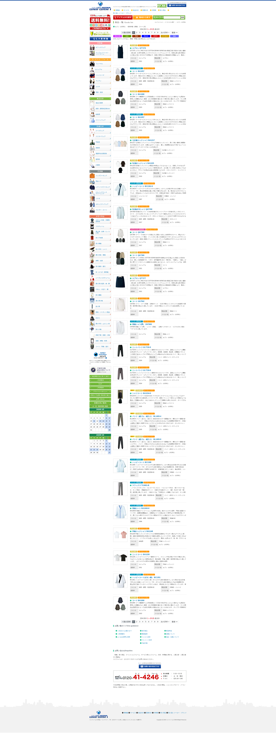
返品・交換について (172, 637)
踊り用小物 (99, 301)
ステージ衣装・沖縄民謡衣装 (103, 220)
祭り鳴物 (98, 243)
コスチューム (100, 226)
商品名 (146, 36)
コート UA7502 (138, 301)
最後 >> (175, 32)
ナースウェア (100, 130)
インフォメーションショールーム (102, 53)
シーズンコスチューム (103, 278)
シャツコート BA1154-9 (141, 393)
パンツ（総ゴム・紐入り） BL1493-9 (146, 439)
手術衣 (98, 142)
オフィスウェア (101, 47)
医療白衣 (145, 10)
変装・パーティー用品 (103, 312)
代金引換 (144, 643)
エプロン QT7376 (139, 48)
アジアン (98, 81)
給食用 (98, 114)
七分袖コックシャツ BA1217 (143, 140)
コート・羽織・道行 (102, 346)
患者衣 (98, 148)
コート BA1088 (138, 94)
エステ (98, 86)
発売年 (155, 36)
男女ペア (98, 181)
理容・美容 (99, 92)
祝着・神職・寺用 (101, 341)
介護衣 (98, 165)
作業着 (154, 10)
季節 (136, 36)
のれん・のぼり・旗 (102, 289)
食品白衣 (136, 10)
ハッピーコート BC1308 (141, 462)
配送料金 (169, 631)
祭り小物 (98, 329)
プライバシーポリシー (100, 391)
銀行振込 (144, 631)
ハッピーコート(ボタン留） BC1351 (146, 577)
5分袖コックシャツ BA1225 (143, 163)
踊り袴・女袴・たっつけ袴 (103, 232)
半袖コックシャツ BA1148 (142, 531)
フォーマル (99, 63)
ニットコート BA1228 (141, 554)
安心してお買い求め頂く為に (100, 395)
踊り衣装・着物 (101, 255)
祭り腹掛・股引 (101, 266)
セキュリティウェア (102, 204)
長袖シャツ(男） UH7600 (142, 324)
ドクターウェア (101, 136)
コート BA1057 (138, 71)
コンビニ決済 (146, 637)
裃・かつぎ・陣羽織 (102, 272)
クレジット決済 (147, 640)
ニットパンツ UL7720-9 (141, 347)
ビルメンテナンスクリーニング (101, 192)
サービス (126, 10)
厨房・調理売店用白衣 (103, 108)
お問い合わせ (100, 399)
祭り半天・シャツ (101, 249)
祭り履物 (98, 295)
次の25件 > (165, 32)
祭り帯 (98, 306)
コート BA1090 (138, 600)
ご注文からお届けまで (125, 631)
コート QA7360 (138, 232)
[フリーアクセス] (162, 6)
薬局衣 (98, 159)
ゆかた (98, 318)
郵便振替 (144, 634)
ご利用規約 (100, 387)
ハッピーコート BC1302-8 (142, 186)
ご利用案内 (121, 634)
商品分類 (117, 36)
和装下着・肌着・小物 (103, 335)
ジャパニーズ (100, 75)
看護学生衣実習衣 (101, 153)
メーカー (165, 36)
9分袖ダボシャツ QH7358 (142, 209)
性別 (127, 36)
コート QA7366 (138, 255)
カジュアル (98, 69)
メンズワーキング (101, 175)
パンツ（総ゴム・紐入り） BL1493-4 (146, 416)
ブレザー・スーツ (101, 210)
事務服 (117, 10)
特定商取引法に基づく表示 (100, 376)
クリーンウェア (101, 120)
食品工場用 (99, 103)
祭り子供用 (99, 238)
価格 (174, 36)
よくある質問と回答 (124, 637)
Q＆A (100, 384)
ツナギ (98, 198)
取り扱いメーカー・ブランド (122, 13)
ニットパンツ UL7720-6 (141, 370)
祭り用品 (163, 10)
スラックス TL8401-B (140, 485)
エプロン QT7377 (139, 278)
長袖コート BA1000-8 (140, 508)
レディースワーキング (103, 187)
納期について (170, 634)
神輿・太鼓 (99, 260)
